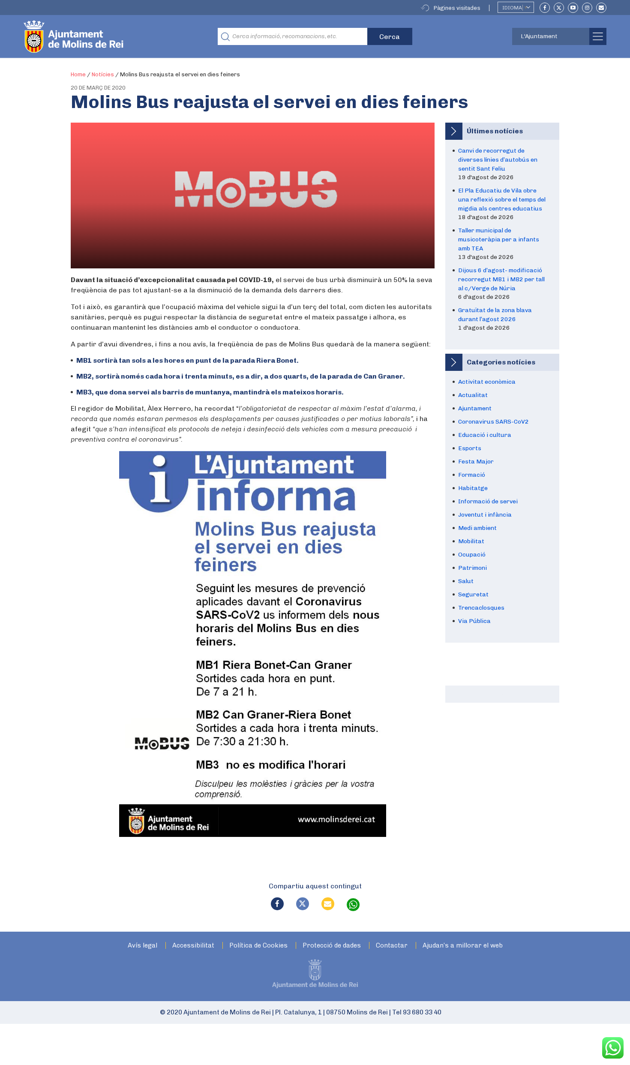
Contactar (392, 945)
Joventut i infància (485, 514)
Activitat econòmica (487, 381)
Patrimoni (472, 568)
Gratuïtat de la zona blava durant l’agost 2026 (495, 315)
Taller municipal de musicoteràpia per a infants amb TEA (498, 239)
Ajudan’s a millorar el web (463, 945)
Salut (466, 581)
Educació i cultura (484, 435)
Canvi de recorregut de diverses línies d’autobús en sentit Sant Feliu (497, 159)
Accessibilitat (193, 945)
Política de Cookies (258, 945)
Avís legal (142, 945)
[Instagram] (587, 8)
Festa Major (476, 461)
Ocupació (472, 554)
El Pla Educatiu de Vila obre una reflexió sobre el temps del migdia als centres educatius (502, 199)
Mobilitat (471, 541)
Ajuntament (475, 408)
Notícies (103, 74)
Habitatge (473, 488)
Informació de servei (488, 501)
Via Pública (474, 621)
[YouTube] (573, 8)
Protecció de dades (332, 945)
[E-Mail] (601, 8)
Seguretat (473, 594)
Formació (471, 474)
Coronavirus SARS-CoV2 (493, 421)
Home (78, 74)
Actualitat (473, 395)
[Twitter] (559, 8)
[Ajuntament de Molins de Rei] (105, 36)
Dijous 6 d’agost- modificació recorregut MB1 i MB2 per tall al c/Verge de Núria (501, 279)
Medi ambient (477, 528)
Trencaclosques (481, 607)
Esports (469, 448)
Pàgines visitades (457, 8)
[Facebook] (545, 8)
